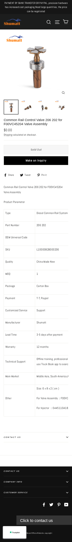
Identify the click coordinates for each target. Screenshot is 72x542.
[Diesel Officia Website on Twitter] (51, 504)
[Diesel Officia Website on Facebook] (44, 504)
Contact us (12, 437)
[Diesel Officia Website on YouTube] (66, 504)
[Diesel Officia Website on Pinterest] (59, 504)
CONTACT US (12, 471)
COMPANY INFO (13, 481)
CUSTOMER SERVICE (16, 492)
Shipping (8, 134)
